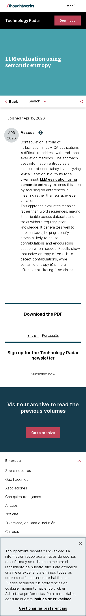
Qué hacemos (16, 479)
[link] (67, 20)
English (33, 335)
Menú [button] (71, 6)
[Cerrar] (81, 543)
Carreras (12, 531)
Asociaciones (16, 488)
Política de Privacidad (52, 599)
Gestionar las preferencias (43, 608)
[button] (40, 132)
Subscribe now (43, 374)
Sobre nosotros (18, 470)
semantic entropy (35, 264)
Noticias (12, 514)
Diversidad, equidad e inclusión (30, 523)
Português (50, 335)
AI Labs (11, 505)
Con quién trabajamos (23, 497)
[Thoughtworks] (20, 6)
